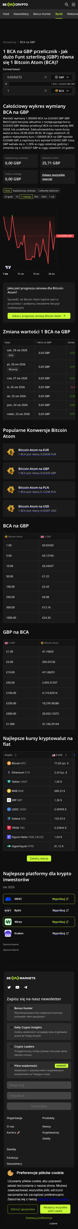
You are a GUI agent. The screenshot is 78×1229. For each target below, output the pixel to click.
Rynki (59, 14)
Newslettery (21, 14)
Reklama (72, 14)
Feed (6, 14)
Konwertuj (9, 42)
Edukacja (12, 1157)
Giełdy (46, 1138)
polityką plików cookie (52, 1199)
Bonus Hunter (42, 14)
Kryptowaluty (50, 1132)
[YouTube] (17, 987)
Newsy (46, 1126)
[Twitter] (9, 987)
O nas (10, 1126)
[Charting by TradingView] (8, 267)
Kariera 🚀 (13, 1132)
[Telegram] (25, 987)
